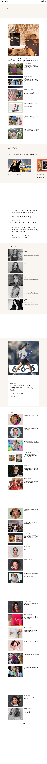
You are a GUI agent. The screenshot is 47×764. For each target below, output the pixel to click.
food (11, 3)
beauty (7, 3)
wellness (16, 3)
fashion (2, 3)
